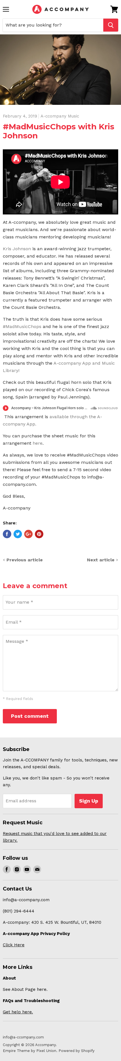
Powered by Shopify (77, 1051)
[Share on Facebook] (7, 534)
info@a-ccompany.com (23, 1037)
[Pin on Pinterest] (39, 534)
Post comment (30, 716)
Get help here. (18, 1012)
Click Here (13, 944)
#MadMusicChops (22, 326)
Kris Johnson (17, 248)
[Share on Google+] (28, 534)
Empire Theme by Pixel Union (29, 1051)
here (37, 443)
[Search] (110, 25)
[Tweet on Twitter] (18, 534)
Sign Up (88, 801)
